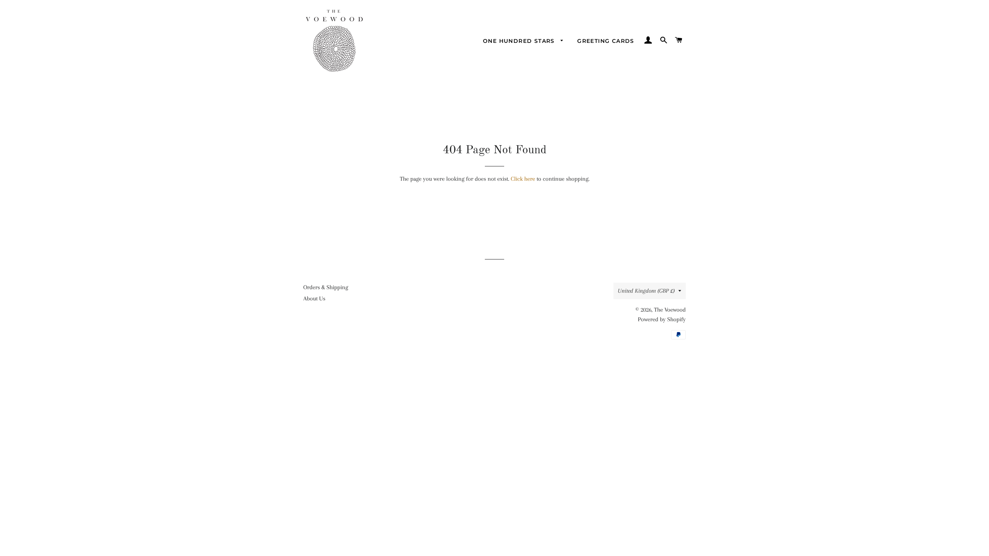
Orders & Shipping (325, 287)
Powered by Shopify (662, 319)
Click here (523, 178)
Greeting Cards (605, 40)
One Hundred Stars (520, 40)
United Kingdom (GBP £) (646, 290)
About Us (314, 298)
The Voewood (670, 309)
